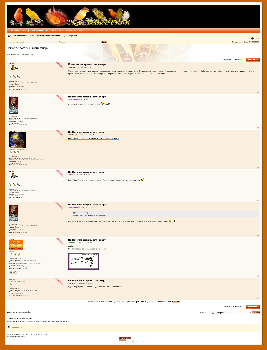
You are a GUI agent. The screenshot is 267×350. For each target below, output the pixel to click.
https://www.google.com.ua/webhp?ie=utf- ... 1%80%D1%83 (92, 138)
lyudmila (20, 54)
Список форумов (36, 30)
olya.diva (73, 283)
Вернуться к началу (258, 92)
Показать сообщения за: (96, 302)
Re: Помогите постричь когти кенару (87, 97)
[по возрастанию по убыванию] (167, 302)
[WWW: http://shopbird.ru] (10, 272)
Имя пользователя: (15, 42)
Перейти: (203, 312)
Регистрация (71, 30)
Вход (81, 30)
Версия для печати (252, 38)
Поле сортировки (128, 302)
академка (73, 99)
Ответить (249, 58)
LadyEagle (73, 135)
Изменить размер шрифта (257, 38)
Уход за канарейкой (69, 36)
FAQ (47, 30)
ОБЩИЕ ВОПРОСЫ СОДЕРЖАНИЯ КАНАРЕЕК (42, 36)
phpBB (17, 334)
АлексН (72, 242)
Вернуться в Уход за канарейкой (19, 312)
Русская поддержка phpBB (16, 336)
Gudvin (72, 67)
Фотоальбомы (57, 30)
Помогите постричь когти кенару (27, 48)
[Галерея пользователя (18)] (15, 272)
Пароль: (62, 42)
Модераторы (28, 54)
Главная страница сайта (18, 30)
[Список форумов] (70, 16)
